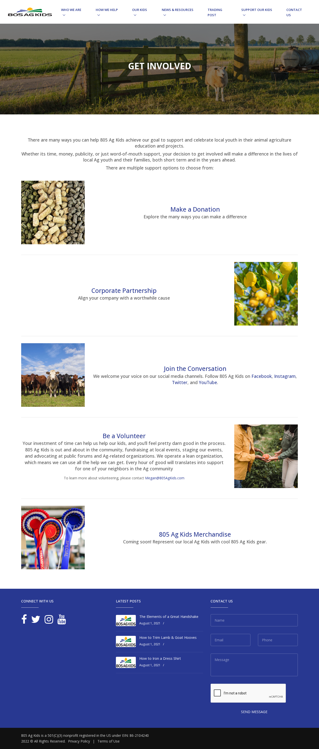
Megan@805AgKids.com (164, 478)
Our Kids (139, 9)
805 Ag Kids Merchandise (195, 534)
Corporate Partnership (124, 290)
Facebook (261, 376)
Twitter (179, 382)
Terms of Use (108, 741)
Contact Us (294, 12)
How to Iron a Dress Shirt (160, 658)
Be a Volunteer (124, 436)
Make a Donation (195, 209)
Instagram (285, 376)
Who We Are (71, 9)
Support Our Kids (256, 9)
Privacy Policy (79, 741)
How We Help (107, 9)
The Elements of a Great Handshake (168, 616)
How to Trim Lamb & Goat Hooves (168, 637)
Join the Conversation (195, 368)
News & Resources (177, 9)
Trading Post (215, 12)
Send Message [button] (254, 711)
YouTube (208, 382)
